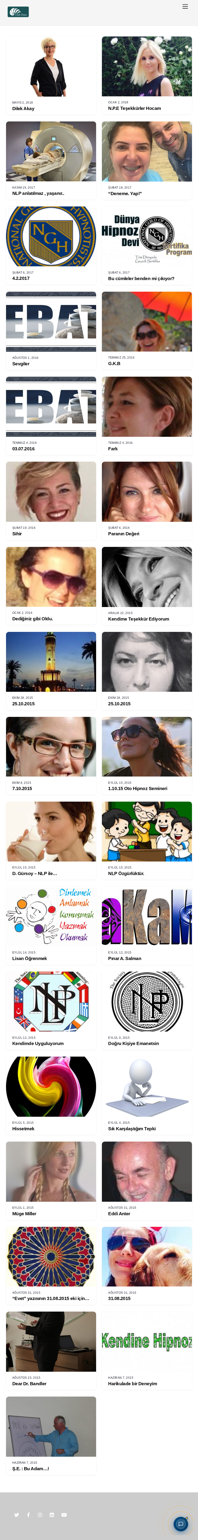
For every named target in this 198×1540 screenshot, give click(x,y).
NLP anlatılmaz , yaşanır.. (38, 193)
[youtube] (64, 1514)
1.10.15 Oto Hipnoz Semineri (137, 788)
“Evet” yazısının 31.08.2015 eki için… (50, 1298)
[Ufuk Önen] (18, 17)
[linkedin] (52, 1514)
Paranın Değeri (123, 533)
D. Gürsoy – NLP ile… (34, 873)
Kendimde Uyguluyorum (38, 1043)
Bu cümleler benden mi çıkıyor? (141, 278)
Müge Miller (24, 1213)
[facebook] (28, 1514)
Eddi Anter (119, 1213)
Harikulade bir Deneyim (132, 1383)
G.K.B (114, 363)
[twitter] (16, 1514)
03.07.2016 (23, 448)
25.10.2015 (23, 703)
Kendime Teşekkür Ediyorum (138, 619)
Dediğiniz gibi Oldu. (32, 618)
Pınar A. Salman (124, 958)
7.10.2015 (22, 788)
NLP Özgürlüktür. (126, 873)
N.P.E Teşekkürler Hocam (134, 108)
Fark (113, 448)
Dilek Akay (23, 108)
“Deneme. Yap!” (125, 193)
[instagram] (40, 1514)
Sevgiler (20, 363)
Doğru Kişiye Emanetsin (133, 1043)
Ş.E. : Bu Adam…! (30, 1468)
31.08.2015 (119, 1298)
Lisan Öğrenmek (29, 958)
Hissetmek (23, 1128)
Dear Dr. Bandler (29, 1383)
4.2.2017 (21, 278)
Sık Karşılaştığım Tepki (132, 1128)
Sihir (17, 533)
